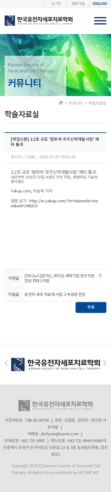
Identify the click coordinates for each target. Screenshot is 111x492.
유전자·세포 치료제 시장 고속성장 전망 (54, 294)
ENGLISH (100, 4)
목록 (91, 307)
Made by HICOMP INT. (81, 473)
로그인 (56, 4)
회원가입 (78, 4)
